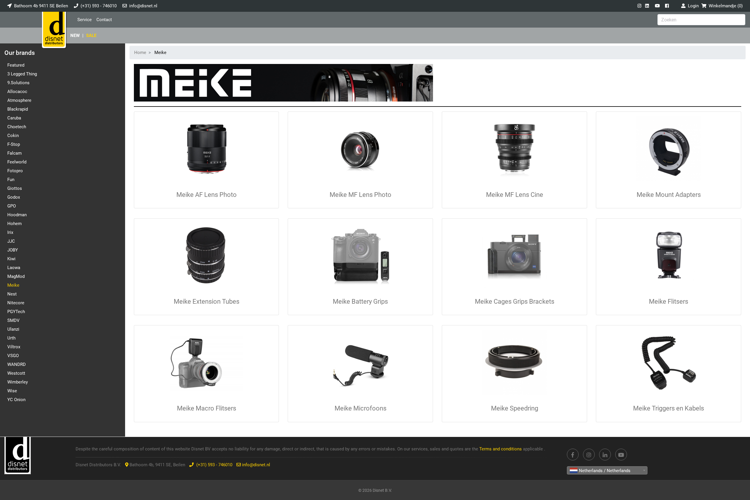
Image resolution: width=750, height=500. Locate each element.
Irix (10, 232)
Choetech (16, 126)
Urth (11, 338)
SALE (91, 35)
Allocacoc (17, 91)
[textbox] (607, 471)
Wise (12, 390)
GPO (11, 206)
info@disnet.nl (143, 6)
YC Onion (16, 399)
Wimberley (17, 382)
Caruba (14, 118)
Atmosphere (19, 100)
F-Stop (13, 144)
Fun (10, 179)
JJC (11, 241)
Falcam (14, 153)
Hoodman (17, 214)
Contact (104, 19)
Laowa (13, 267)
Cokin (13, 135)
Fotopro (15, 170)
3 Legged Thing (22, 74)
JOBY (12, 250)
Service (84, 19)
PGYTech (16, 311)
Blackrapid (17, 109)
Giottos (14, 188)
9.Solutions (18, 82)
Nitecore (15, 302)
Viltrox (13, 346)
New (75, 35)
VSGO (13, 355)
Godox (13, 197)
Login (692, 6)
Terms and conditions (501, 449)
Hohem (14, 223)
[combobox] (607, 470)
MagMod (16, 276)
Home (140, 52)
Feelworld (16, 162)
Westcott (16, 373)
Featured (15, 65)
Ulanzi (13, 329)
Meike (13, 285)
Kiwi (11, 258)
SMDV (13, 320)
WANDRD (16, 364)
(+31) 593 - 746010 (99, 6)
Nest (12, 294)
